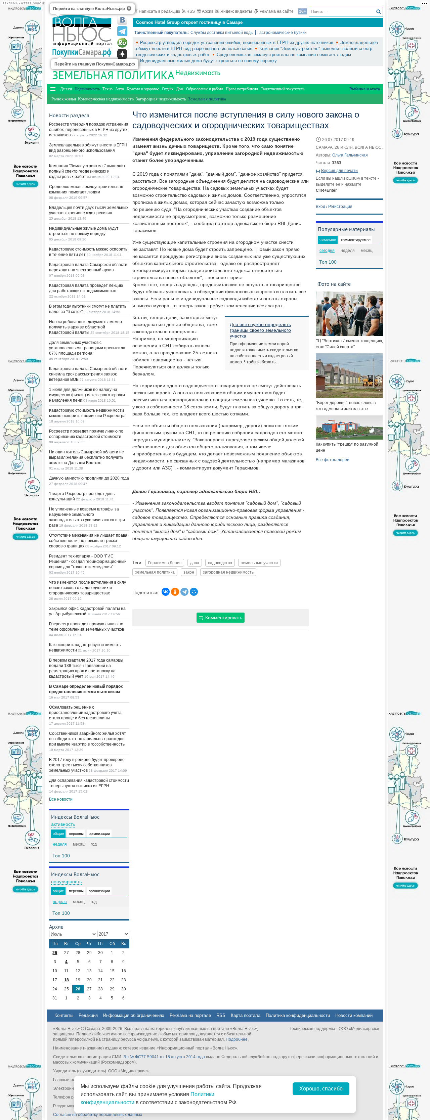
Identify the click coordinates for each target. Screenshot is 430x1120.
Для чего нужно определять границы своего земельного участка (260, 330)
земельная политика (155, 572)
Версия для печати (339, 170)
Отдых (167, 89)
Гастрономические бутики (282, 32)
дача (194, 563)
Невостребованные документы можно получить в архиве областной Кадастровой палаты (85, 327)
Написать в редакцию (159, 11)
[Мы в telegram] (122, 31)
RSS (190, 11)
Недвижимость (197, 72)
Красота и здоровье (143, 89)
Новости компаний (354, 1015)
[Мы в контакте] (122, 20)
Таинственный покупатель (282, 89)
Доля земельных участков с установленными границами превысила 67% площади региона (87, 348)
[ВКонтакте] (166, 592)
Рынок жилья (63, 98)
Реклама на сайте (277, 11)
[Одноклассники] (175, 592)
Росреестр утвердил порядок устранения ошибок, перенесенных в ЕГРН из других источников (237, 42)
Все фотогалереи (332, 459)
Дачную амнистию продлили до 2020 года (89, 478)
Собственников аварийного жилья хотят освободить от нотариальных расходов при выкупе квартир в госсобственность (87, 739)
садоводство (220, 563)
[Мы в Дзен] (122, 54)
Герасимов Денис (164, 563)
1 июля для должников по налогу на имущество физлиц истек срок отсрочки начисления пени (87, 395)
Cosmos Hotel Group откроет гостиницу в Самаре (189, 22)
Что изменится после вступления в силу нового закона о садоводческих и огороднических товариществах (87, 587)
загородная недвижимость (228, 572)
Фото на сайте (334, 283)
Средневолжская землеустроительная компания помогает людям (284, 54)
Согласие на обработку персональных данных (97, 1114)
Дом (179, 89)
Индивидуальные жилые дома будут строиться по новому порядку (208, 60)
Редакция (88, 1015)
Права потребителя (242, 89)
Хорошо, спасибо (321, 1088)
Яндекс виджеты (236, 11)
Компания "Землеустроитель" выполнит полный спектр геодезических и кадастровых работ (87, 171)
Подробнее (237, 1039)
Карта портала (245, 1015)
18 (66, 980)
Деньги (66, 89)
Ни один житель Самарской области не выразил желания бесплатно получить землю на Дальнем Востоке (86, 457)
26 (54, 952)
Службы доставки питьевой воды (222, 32)
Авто (119, 89)
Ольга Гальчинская (350, 155)
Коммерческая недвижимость (106, 98)
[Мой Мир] (194, 592)
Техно (107, 89)
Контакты (63, 1015)
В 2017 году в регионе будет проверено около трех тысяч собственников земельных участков (87, 765)
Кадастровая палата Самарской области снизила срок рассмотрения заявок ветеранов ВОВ (88, 374)
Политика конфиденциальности (298, 1015)
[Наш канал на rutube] (122, 43)
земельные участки (259, 563)
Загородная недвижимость (161, 98)
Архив (207, 11)
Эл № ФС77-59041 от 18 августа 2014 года (164, 1057)
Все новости (61, 799)
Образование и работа (204, 89)
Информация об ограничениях (133, 1015)
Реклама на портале (190, 1015)
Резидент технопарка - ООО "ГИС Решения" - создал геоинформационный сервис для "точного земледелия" (88, 561)
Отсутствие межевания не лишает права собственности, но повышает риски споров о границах (88, 540)
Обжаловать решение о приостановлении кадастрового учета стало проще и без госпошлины (85, 712)
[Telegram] (184, 592)
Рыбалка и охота (364, 89)
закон (188, 572)
